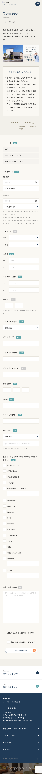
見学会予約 (7, 742)
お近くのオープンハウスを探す (15, 728)
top (4, 22)
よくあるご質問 (9, 735)
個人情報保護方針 (19, 633)
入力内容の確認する (21, 650)
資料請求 (6, 749)
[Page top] (37, 758)
